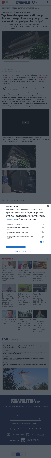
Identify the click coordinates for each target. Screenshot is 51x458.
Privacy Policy (33, 251)
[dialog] (25, 229)
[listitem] (25, 224)
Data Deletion (18, 251)
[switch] (42, 227)
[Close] (48, 206)
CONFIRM (15, 246)
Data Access (25, 251)
